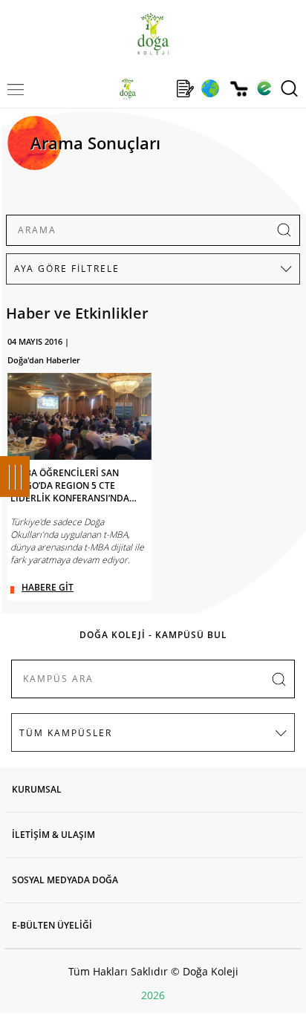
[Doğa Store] (239, 88)
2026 (153, 995)
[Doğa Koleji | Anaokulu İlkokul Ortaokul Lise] (152, 34)
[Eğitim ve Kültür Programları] (210, 88)
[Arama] (289, 88)
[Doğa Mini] (156, 88)
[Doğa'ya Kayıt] (185, 88)
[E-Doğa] (264, 88)
